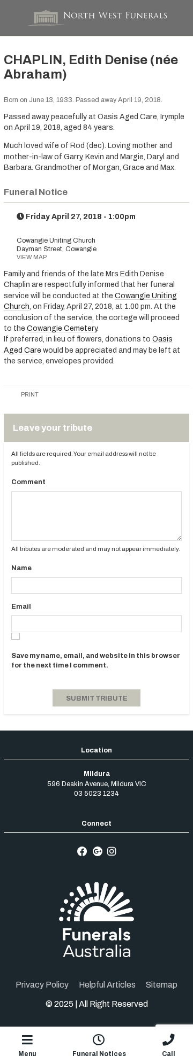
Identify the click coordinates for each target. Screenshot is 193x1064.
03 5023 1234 (96, 793)
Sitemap (161, 984)
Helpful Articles (107, 984)
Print (29, 394)
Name (21, 568)
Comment (28, 482)
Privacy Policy (42, 984)
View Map (32, 257)
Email (21, 606)
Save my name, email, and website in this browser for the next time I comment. (95, 660)
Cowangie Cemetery (62, 328)
